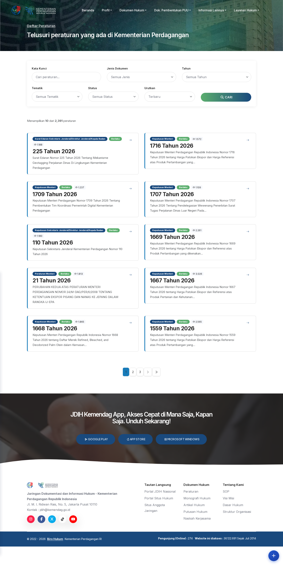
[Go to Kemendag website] (40, 10)
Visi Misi (228, 498)
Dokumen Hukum (132, 10)
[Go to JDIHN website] (16, 10)
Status (92, 88)
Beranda (88, 10)
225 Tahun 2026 (54, 151)
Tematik (37, 88)
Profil (106, 10)
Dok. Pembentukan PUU (171, 10)
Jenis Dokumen (117, 68)
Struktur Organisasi (237, 512)
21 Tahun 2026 (52, 280)
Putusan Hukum (195, 512)
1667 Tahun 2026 (172, 280)
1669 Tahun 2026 (172, 237)
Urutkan (149, 88)
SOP (226, 491)
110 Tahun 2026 (53, 242)
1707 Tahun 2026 (172, 194)
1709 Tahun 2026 (55, 194)
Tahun (186, 68)
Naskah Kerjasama (197, 518)
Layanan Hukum (245, 10)
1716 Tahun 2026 (171, 145)
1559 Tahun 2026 (172, 328)
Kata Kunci (39, 68)
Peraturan (190, 491)
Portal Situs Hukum (158, 498)
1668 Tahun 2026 (55, 328)
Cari (228, 97)
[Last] (156, 372)
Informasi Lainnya (211, 10)
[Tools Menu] (273, 555)
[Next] (148, 372)
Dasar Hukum (233, 505)
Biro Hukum (55, 539)
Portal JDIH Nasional (160, 491)
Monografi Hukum (196, 498)
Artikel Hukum (194, 505)
